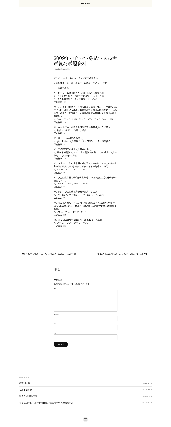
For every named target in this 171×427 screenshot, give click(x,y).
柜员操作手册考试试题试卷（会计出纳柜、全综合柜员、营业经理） (122, 254)
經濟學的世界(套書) (28, 396)
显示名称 (56, 314)
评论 (55, 288)
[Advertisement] (85, 28)
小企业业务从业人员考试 (62, 69)
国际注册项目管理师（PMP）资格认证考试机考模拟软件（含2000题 (49, 254)
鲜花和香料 (24, 383)
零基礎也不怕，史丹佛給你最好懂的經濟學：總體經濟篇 (46, 402)
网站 (55, 333)
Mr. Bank (85, 3)
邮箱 (55, 324)
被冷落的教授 (25, 389)
